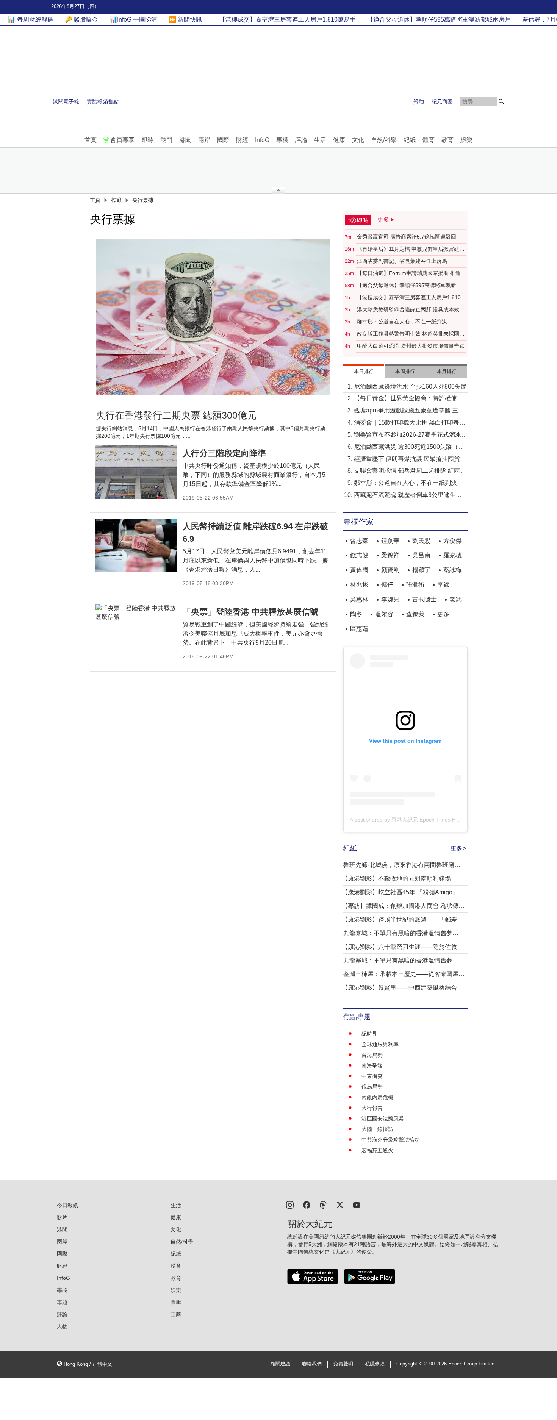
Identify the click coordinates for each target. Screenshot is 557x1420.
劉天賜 (421, 540)
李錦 (443, 584)
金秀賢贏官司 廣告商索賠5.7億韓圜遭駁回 (406, 237)
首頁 (90, 140)
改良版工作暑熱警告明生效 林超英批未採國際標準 (411, 334)
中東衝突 (372, 1076)
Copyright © (410, 1364)
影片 (62, 1217)
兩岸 (204, 140)
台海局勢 (372, 1055)
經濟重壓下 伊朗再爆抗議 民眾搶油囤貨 (407, 459)
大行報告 (372, 1108)
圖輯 (176, 1302)
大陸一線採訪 (377, 1129)
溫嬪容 (384, 614)
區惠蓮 (359, 629)
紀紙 (410, 140)
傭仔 (387, 584)
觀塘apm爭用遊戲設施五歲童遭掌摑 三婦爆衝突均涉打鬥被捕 (409, 411)
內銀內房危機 (377, 1097)
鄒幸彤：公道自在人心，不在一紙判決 (402, 322)
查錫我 (415, 614)
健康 (339, 140)
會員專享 (122, 140)
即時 (147, 140)
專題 (62, 1302)
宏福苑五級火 (377, 1150)
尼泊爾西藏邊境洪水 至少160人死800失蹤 (410, 386)
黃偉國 (359, 570)
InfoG (262, 140)
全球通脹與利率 (380, 1044)
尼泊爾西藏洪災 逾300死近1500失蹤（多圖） (409, 447)
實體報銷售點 (103, 101)
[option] (213, 317)
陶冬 (356, 614)
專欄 (282, 140)
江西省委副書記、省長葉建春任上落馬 (402, 261)
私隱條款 (375, 1364)
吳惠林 (359, 599)
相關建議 (280, 1364)
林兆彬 (359, 584)
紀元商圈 (442, 101)
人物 (62, 1326)
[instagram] (290, 1204)
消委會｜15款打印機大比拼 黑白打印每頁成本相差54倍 (409, 423)
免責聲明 (343, 1364)
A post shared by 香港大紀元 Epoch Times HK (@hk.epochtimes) (427, 820)
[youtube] (356, 1204)
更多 (443, 614)
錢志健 (359, 555)
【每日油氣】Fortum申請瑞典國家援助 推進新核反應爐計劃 (411, 273)
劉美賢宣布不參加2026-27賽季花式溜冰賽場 (410, 435)
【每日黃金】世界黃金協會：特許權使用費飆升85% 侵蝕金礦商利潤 (408, 399)
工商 (176, 1314)
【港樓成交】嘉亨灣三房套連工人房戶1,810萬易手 (411, 297)
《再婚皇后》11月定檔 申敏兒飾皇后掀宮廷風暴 (411, 249)
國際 (223, 140)
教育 (447, 140)
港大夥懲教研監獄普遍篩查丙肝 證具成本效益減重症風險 (411, 309)
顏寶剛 (390, 570)
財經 (242, 140)
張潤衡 (415, 584)
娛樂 (466, 140)
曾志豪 (359, 540)
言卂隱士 (424, 599)
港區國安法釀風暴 (382, 1118)
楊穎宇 (421, 570)
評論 (301, 140)
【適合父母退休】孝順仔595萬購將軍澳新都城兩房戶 (409, 285)
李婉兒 (390, 599)
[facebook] (306, 1204)
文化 (358, 140)
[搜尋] (501, 101)
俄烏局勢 (372, 1087)
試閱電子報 (66, 101)
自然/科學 (384, 140)
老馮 (455, 599)
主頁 (95, 200)
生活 (320, 140)
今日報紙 (67, 1205)
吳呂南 (421, 555)
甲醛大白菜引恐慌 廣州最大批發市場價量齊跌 (411, 346)
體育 (428, 140)
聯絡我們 (312, 1364)
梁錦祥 (390, 555)
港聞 (185, 140)
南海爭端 (372, 1065)
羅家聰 (452, 555)
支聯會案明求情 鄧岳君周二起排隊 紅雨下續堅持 (410, 471)
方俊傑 (452, 540)
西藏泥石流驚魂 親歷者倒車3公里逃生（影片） (405, 496)
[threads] (323, 1204)
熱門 (166, 140)
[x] (340, 1204)
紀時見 (369, 1034)
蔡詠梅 (452, 570)
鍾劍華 (390, 540)
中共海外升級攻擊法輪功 (390, 1140)
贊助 (418, 101)
